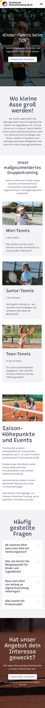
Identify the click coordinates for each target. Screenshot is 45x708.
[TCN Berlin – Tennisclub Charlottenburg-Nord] (17, 3)
